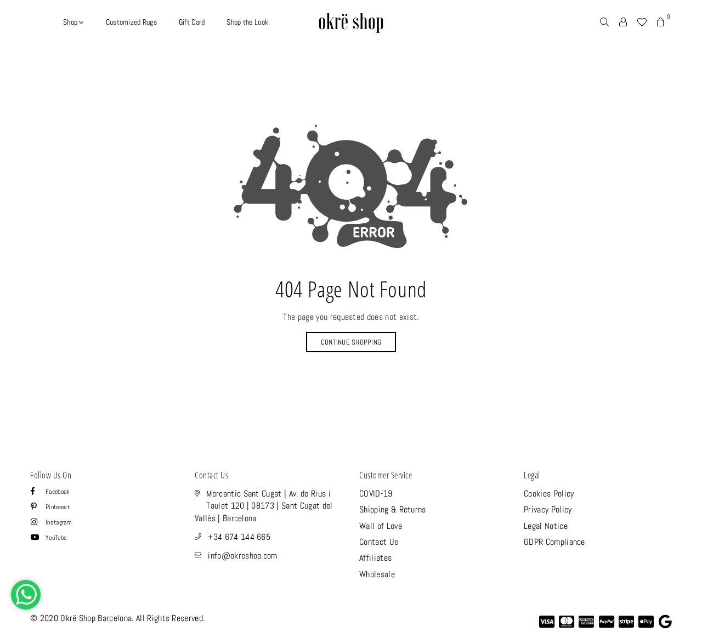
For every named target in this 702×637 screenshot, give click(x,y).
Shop (71, 22)
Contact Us (378, 542)
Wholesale (377, 574)
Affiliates (375, 557)
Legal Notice (546, 526)
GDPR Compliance (554, 542)
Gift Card (192, 22)
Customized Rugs (131, 22)
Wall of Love (380, 526)
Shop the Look (247, 22)
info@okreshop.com (242, 555)
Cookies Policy (549, 493)
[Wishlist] (642, 22)
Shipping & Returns (392, 509)
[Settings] (623, 22)
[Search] (604, 22)
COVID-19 (376, 493)
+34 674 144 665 (239, 537)
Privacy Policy (547, 509)
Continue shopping (351, 342)
